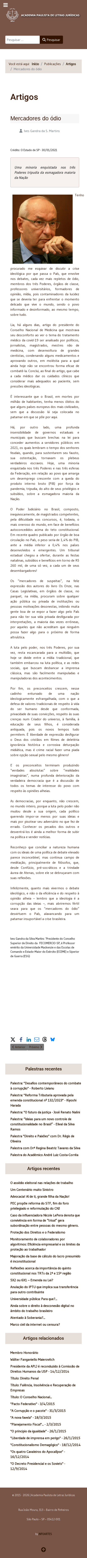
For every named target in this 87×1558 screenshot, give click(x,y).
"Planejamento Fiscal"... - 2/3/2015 (35, 1424)
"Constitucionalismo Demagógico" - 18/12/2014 (45, 1445)
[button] (12, 1039)
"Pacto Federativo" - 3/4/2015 (32, 1404)
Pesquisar (53, 40)
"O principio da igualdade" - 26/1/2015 (38, 1431)
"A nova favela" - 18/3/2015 (30, 1417)
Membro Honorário (24, 1352)
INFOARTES (45, 1534)
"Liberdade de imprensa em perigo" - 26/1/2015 (45, 1438)
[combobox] (22, 40)
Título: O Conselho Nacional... (31, 1397)
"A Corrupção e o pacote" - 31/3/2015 (38, 1410)
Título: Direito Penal (24, 1378)
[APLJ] (43, 13)
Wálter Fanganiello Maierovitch (32, 1359)
